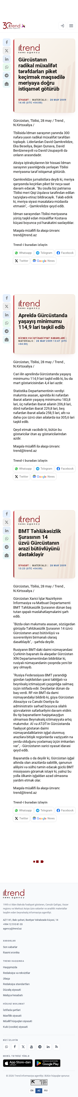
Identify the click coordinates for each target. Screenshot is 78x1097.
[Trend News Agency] (13, 894)
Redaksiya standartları (16, 984)
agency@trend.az (12, 928)
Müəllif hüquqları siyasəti (17, 1021)
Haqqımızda (10, 967)
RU (46, 1090)
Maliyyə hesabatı (13, 995)
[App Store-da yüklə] (18, 1063)
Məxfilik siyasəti (12, 1015)
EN (32, 1090)
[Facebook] (14, 1046)
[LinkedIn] (48, 1046)
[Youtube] (31, 1046)
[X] (23, 1046)
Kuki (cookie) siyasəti (15, 1026)
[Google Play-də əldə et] (47, 1063)
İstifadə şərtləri (11, 1010)
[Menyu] (71, 26)
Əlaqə (6, 978)
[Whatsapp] (6, 1046)
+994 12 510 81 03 (13, 924)
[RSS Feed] (56, 1046)
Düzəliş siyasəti (12, 989)
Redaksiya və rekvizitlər (16, 972)
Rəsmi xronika (11, 952)
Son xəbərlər (10, 947)
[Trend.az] (14, 25)
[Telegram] (39, 1046)
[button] (6, 42)
